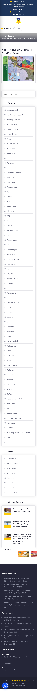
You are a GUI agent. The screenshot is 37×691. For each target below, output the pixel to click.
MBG (9, 360)
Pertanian (10, 163)
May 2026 (10, 478)
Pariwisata (11, 182)
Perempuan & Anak (14, 173)
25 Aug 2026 (17, 2)
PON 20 (10, 288)
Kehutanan (11, 254)
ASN (8, 158)
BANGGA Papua (12, 279)
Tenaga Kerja (11, 389)
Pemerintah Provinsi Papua (21, 681)
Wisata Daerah (12, 124)
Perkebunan (11, 346)
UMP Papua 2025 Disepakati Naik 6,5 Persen (17, 625)
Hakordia (10, 331)
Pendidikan (11, 153)
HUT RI (9, 245)
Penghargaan (12, 413)
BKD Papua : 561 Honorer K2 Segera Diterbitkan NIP (16, 643)
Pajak (9, 336)
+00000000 (6, 663)
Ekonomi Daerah (13, 129)
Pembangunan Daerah (15, 115)
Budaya (10, 312)
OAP (8, 437)
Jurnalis (10, 428)
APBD (9, 221)
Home (3, 36)
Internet (10, 375)
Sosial (9, 235)
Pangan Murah (12, 365)
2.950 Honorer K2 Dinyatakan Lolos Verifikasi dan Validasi (17, 619)
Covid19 (10, 283)
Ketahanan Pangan (14, 418)
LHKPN (9, 226)
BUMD (9, 394)
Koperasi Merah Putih (15, 399)
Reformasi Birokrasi (14, 168)
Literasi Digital (12, 341)
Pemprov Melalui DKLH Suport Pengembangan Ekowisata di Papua (21, 523)
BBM (9, 442)
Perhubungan (12, 250)
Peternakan (11, 192)
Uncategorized (12, 110)
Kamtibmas (11, 201)
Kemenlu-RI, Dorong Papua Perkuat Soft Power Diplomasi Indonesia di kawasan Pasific (18, 604)
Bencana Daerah (13, 259)
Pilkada (9, 139)
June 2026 (11, 483)
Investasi (10, 356)
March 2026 (11, 468)
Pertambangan (12, 240)
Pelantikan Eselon (13, 134)
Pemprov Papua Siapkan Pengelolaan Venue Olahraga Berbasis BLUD (17, 591)
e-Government (12, 144)
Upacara (10, 317)
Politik (9, 197)
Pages (10, 36)
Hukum (9, 269)
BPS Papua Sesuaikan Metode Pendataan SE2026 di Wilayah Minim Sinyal (18, 579)
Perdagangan (12, 187)
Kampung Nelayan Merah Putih (18, 433)
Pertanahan (11, 327)
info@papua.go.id (18, 9)
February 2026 (12, 464)
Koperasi (10, 380)
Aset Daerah (11, 264)
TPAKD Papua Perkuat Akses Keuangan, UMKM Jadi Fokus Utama (18, 597)
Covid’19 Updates (18, 686)
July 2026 (10, 488)
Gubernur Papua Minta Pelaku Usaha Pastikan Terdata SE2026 (17, 585)
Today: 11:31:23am (17, 12)
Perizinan (10, 370)
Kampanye (11, 423)
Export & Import (13, 303)
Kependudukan (12, 230)
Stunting (10, 322)
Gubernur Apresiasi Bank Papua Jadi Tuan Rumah (22, 510)
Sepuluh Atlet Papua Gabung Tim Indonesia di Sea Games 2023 (19, 631)
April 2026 (11, 473)
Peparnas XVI (12, 293)
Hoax (9, 298)
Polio (9, 351)
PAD (8, 216)
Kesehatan (11, 149)
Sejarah (9, 408)
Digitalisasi (11, 384)
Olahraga (10, 211)
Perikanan (10, 177)
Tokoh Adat (11, 404)
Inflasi (9, 307)
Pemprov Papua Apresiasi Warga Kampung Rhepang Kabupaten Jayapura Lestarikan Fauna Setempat (22, 538)
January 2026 (12, 459)
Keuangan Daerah (13, 120)
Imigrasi (10, 274)
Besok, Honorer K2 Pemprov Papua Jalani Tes (19, 637)
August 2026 (12, 492)
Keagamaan (11, 206)
